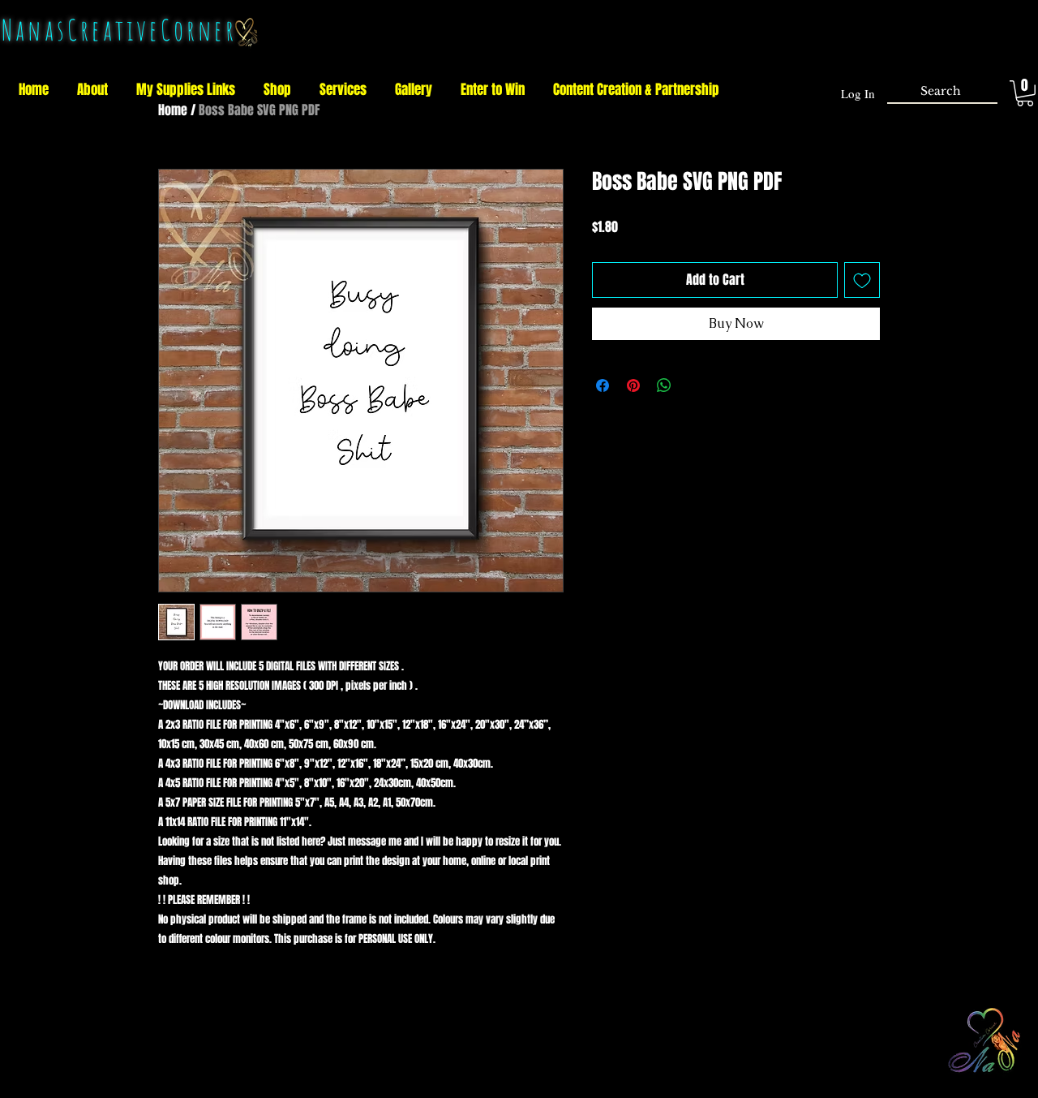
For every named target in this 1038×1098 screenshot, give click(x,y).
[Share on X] (695, 385)
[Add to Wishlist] (862, 280)
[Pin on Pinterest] (633, 385)
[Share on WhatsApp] (664, 385)
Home (172, 110)
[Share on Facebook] (602, 385)
